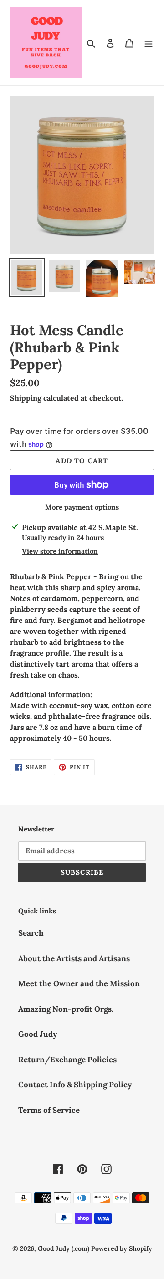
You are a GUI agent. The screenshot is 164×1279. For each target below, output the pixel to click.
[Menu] (148, 42)
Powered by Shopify (121, 1248)
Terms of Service (49, 1110)
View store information (60, 551)
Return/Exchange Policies (67, 1060)
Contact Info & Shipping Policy (75, 1085)
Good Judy (37, 1034)
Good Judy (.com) (63, 1248)
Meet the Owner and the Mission (79, 983)
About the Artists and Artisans (74, 958)
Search (31, 933)
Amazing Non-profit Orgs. (65, 1009)
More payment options (82, 507)
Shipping (25, 398)
